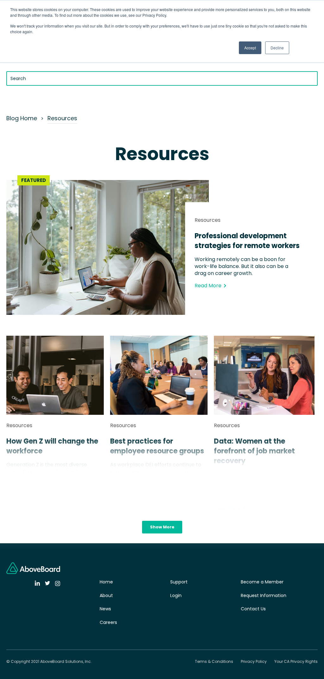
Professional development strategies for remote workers (247, 241)
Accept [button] (250, 47)
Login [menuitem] (176, 595)
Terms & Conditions (214, 661)
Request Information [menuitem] (263, 595)
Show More (162, 527)
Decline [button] (277, 47)
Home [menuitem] (106, 582)
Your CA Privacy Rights (296, 661)
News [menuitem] (105, 609)
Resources (62, 118)
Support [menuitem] (179, 582)
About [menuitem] (106, 595)
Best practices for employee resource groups (157, 446)
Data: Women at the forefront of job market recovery (254, 451)
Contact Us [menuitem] (253, 609)
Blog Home (21, 118)
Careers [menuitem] (108, 622)
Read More (208, 285)
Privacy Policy (254, 661)
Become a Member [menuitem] (262, 582)
